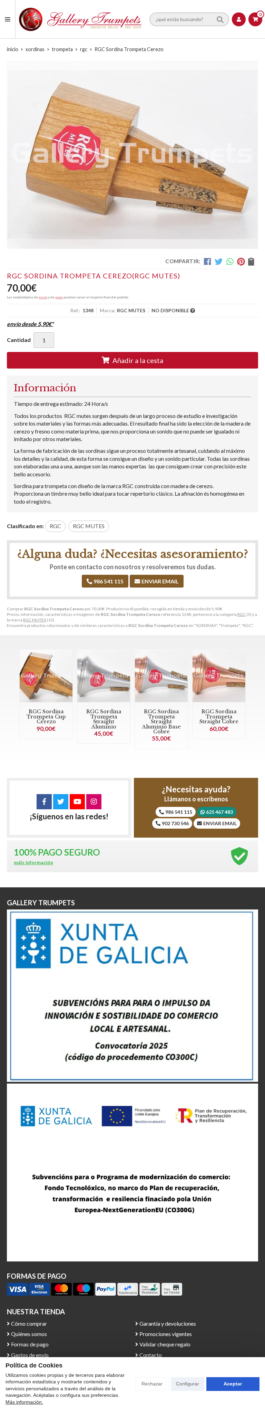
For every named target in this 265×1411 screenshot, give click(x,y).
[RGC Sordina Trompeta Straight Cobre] (219, 675)
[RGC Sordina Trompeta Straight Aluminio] (103, 675)
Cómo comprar (29, 1323)
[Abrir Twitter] (61, 802)
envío (43, 297)
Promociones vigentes (165, 1334)
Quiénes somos (29, 1334)
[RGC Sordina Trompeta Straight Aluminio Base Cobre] (161, 675)
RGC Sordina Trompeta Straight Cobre (218, 716)
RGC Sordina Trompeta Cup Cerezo (46, 716)
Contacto (150, 1355)
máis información (33, 862)
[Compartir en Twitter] (219, 261)
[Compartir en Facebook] (207, 261)
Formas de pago (30, 1344)
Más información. (24, 1402)
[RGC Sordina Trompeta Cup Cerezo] (46, 675)
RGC (241, 614)
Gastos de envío (30, 1355)
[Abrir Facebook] (44, 802)
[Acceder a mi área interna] (239, 19)
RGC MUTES (34, 619)
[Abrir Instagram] (94, 802)
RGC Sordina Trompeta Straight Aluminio (103, 719)
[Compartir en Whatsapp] (230, 261)
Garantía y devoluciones (167, 1323)
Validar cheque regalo (164, 1344)
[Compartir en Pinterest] (241, 261)
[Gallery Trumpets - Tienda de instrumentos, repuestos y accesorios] (80, 19)
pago (59, 297)
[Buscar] (220, 19)
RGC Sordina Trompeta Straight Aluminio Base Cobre (161, 721)
